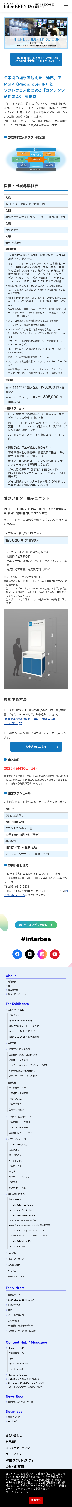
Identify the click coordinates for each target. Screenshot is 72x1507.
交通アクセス (14, 1305)
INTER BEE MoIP (18, 1246)
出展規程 (12, 1082)
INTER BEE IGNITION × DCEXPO (27, 1230)
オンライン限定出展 (18, 1127)
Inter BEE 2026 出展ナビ (22, 1031)
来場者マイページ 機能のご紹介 (22, 1331)
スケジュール (14, 1253)
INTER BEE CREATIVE (20, 1210)
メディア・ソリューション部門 (23, 1076)
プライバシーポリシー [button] (18, 1492)
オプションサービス (17, 1139)
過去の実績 (13, 990)
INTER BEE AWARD (19, 1144)
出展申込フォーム (16, 1259)
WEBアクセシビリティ (20, 1460)
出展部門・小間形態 (18, 1093)
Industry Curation (18, 1363)
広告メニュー (15, 1150)
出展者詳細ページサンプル (21, 1132)
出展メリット (15, 1015)
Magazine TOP (16, 1348)
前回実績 (12, 1043)
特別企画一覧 (15, 1199)
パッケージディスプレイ (20, 1177)
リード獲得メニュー (18, 1155)
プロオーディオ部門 (18, 1060)
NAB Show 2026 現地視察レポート (25, 1379)
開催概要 (12, 981)
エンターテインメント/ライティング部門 (28, 1065)
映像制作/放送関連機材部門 (22, 1070)
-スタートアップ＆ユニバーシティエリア (28, 1235)
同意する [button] (36, 1500)
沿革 (10, 986)
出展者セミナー (16, 1166)
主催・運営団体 (15, 1466)
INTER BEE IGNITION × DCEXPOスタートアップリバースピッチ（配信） (26, 1385)
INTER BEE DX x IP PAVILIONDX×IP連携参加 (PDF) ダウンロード (37, 59)
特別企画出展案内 (16, 1194)
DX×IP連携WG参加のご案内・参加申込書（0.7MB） (30, 721)
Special (13, 1358)
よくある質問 (14, 1265)
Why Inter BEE (16, 1010)
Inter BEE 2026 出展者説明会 (24, 1037)
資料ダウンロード (16, 1417)
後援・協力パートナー (18, 994)
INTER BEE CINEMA (20, 1241)
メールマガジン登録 (35, 925)
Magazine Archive (17, 1375)
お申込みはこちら (36, 747)
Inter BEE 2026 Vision (21, 1020)
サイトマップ (14, 1454)
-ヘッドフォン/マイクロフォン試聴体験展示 (29, 1225)
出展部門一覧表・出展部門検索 (23, 1054)
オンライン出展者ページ (19, 1116)
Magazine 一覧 (16, 1353)
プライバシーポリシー (19, 1448)
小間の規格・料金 (17, 1088)
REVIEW (12, 1421)
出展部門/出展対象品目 (19, 1049)
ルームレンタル (16, 1161)
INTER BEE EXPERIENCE (22, 1215)
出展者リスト (14, 1294)
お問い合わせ (14, 1270)
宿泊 (10, 1310)
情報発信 (13, 1182)
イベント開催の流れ (17, 1315)
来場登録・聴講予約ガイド (20, 1325)
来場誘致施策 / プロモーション (24, 1026)
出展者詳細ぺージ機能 (19, 1122)
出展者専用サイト (16, 1276)
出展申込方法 (15, 1099)
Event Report (16, 1369)
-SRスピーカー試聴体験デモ (22, 1220)
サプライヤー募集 (17, 1188)
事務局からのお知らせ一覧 (20, 1402)
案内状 (12, 1171)
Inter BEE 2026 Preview (21, 1300)
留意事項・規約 (16, 1109)
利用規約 (11, 1442)
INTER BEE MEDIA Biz (21, 1205)
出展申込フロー (16, 1104)
